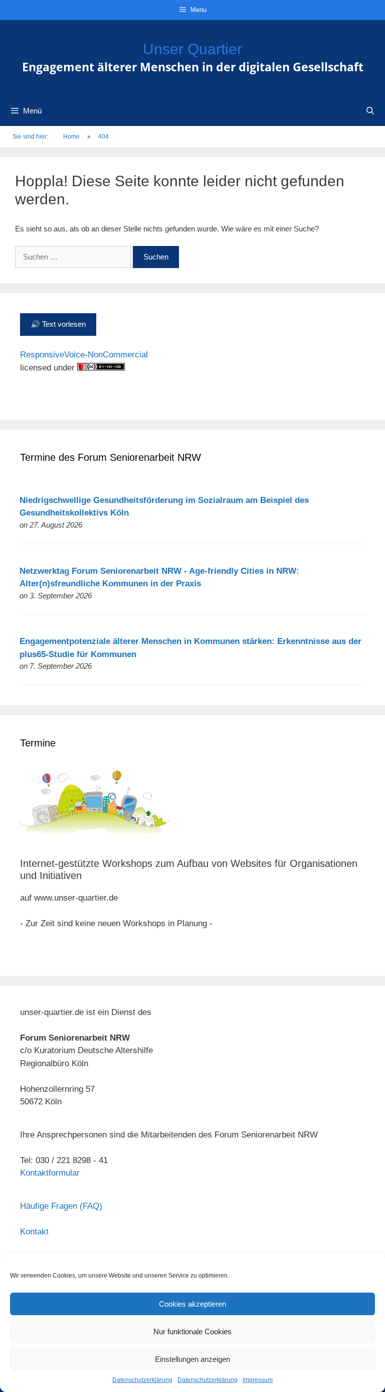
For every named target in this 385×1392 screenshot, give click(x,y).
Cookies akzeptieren (192, 1304)
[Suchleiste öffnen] (370, 111)
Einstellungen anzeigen (192, 1359)
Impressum (258, 1379)
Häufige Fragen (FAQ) (61, 1206)
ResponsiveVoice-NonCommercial (84, 354)
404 (103, 136)
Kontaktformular (50, 1173)
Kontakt (34, 1231)
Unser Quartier (192, 49)
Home (71, 136)
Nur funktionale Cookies (192, 1331)
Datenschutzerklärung (142, 1379)
